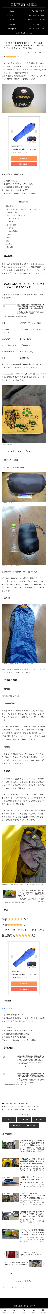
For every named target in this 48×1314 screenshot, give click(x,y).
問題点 (10, 234)
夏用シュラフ (26, 1110)
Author (9, 244)
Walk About (24, 1103)
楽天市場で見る (24, 164)
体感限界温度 (13, 231)
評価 (7, 241)
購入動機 (9, 206)
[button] (16, 1125)
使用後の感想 (11, 225)
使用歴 (10, 228)
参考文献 (9, 247)
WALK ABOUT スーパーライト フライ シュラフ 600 (21, 1106)
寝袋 (34, 1110)
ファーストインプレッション (16, 215)
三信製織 (15, 1110)
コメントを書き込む (24, 1281)
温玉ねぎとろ (7, 1008)
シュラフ (6, 1110)
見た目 (10, 222)
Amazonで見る (24, 158)
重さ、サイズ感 (13, 218)
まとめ (8, 237)
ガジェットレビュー (10, 1103)
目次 (21, 202)
